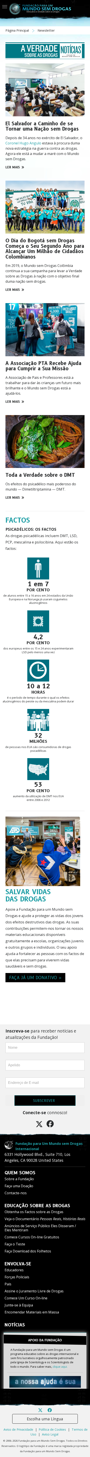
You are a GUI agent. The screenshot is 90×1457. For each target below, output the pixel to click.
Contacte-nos (16, 1193)
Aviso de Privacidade (18, 1429)
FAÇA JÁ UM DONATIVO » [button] (35, 977)
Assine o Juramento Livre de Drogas (34, 1291)
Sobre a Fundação (19, 1178)
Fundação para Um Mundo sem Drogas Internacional (49, 1146)
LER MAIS (12, 167)
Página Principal (17, 30)
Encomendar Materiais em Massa (32, 1312)
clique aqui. (60, 1367)
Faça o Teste (15, 1244)
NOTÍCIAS (15, 1324)
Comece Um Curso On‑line (26, 1298)
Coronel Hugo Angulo (23, 143)
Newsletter (46, 30)
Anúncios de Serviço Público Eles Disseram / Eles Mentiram (40, 1227)
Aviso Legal (50, 1434)
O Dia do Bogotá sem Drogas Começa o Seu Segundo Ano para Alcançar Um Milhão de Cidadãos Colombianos (44, 248)
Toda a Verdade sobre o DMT (40, 475)
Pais (8, 1284)
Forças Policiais (17, 1277)
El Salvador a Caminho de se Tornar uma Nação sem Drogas (42, 126)
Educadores (14, 1270)
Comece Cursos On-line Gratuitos (32, 1237)
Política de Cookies (52, 1429)
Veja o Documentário (45, 1218)
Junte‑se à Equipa (19, 1305)
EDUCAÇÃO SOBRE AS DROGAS (37, 1205)
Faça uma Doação (19, 1186)
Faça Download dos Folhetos (28, 1251)
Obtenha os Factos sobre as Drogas (34, 1211)
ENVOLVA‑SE (18, 1263)
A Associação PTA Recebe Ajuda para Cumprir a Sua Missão (43, 366)
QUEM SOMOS (20, 1172)
